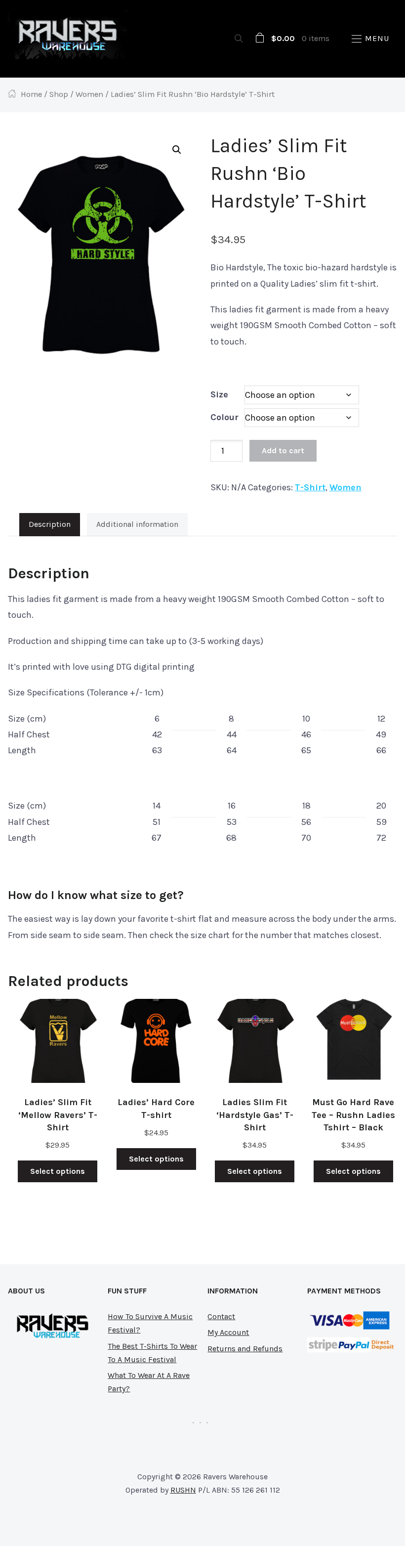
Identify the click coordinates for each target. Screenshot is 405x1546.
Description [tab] (50, 524)
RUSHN (183, 1490)
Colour (224, 417)
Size (219, 394)
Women (89, 94)
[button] (370, 38)
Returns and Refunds (245, 1348)
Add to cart (283, 450)
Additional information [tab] (137, 524)
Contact (221, 1316)
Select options (57, 1171)
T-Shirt (310, 487)
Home (31, 94)
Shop (58, 94)
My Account (228, 1332)
